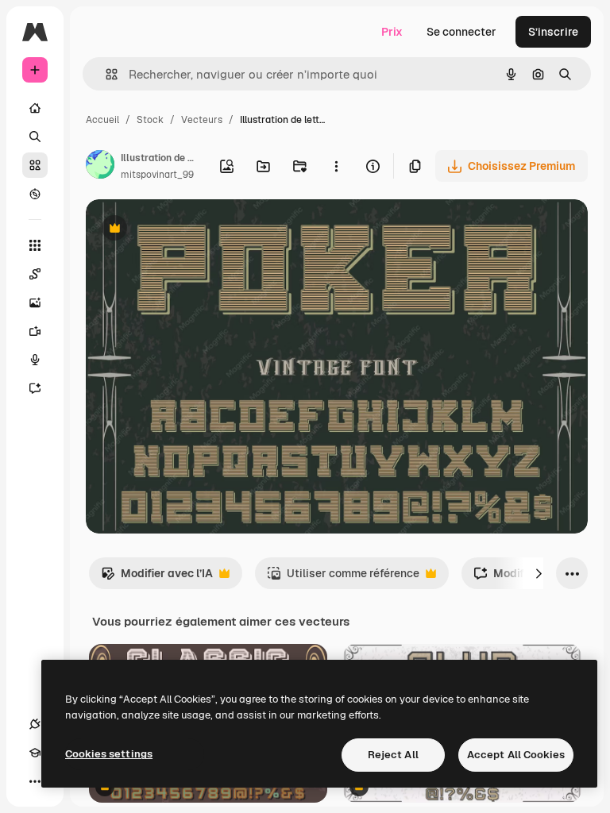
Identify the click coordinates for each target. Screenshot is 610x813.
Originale (190, 229)
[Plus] (35, 781)
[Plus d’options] (336, 166)
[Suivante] (538, 573)
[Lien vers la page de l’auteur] (100, 166)
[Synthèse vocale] (35, 359)
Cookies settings (108, 754)
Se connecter (461, 32)
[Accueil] (35, 108)
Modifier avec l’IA (157, 577)
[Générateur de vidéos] (35, 331)
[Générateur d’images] (35, 302)
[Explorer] (35, 193)
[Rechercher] (35, 136)
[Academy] (35, 752)
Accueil (102, 120)
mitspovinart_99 (157, 174)
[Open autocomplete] (105, 74)
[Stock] (35, 165)
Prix (392, 32)
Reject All (393, 754)
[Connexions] (35, 724)
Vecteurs (201, 120)
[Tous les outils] (35, 245)
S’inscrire (553, 32)
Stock (150, 120)
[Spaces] (35, 274)
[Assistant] (35, 388)
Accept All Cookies (516, 754)
